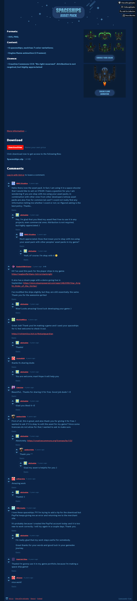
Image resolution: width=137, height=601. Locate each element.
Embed (39, 599)
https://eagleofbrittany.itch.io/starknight (32, 274)
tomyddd (20, 358)
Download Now (15, 147)
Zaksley (19, 387)
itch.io (11, 599)
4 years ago (32, 319)
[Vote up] (8, 183)
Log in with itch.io (15, 174)
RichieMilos (21, 319)
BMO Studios (22, 183)
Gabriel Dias (21, 559)
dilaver (19, 577)
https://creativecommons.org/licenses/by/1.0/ (49, 440)
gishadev (24, 215)
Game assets (123, 599)
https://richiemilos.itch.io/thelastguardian (32, 333)
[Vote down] (8, 186)
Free (129, 599)
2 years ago (33, 183)
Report (33, 599)
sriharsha (20, 478)
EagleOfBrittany (23, 266)
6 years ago (31, 508)
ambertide (21, 416)
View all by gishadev (22, 599)
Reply (14, 210)
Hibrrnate (20, 508)
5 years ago (31, 416)
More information (15, 130)
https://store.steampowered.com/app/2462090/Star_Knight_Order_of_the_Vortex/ (46, 284)
